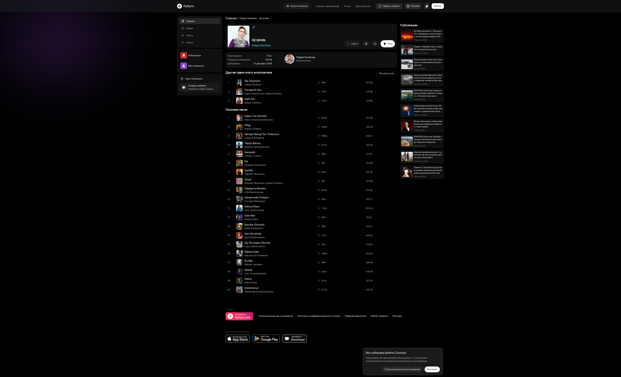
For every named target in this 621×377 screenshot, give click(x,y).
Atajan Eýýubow (274, 183)
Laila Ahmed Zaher (254, 210)
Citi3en (249, 156)
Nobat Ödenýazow (254, 93)
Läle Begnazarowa (254, 192)
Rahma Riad (251, 282)
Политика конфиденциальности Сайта (319, 316)
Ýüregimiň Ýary (253, 89)
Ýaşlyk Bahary (253, 143)
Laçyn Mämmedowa (255, 246)
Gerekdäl (250, 152)
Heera (248, 278)
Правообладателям (355, 316)
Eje (246, 161)
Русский (415, 6)
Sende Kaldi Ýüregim (257, 197)
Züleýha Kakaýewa (254, 137)
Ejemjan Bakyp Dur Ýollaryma (262, 134)
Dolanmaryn (252, 287)
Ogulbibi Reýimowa (255, 174)
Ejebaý (248, 269)
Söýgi (248, 179)
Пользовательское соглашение (276, 316)
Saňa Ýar (250, 98)
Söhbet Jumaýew (253, 264)
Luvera (257, 156)
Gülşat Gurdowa (248, 18)
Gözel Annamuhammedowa (259, 119)
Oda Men (250, 215)
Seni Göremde (253, 233)
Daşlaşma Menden (255, 188)
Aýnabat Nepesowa (255, 183)
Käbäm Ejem (252, 251)
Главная (231, 18)
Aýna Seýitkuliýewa (255, 237)
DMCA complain (379, 316)
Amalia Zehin (251, 219)
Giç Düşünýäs (252, 80)
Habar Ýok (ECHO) (256, 116)
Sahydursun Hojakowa (256, 255)
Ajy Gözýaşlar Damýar (257, 242)
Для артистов (363, 6)
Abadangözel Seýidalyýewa (259, 291)
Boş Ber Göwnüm (255, 224)
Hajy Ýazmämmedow (255, 273)
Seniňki (249, 170)
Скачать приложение (327, 6)
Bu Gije (249, 260)
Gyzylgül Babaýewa (255, 201)
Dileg (248, 125)
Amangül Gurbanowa (255, 165)
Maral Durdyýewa (254, 228)
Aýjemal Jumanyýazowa (257, 147)
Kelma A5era (252, 206)
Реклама (397, 316)
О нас (347, 6)
